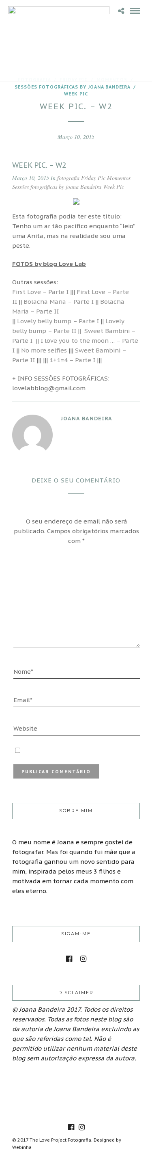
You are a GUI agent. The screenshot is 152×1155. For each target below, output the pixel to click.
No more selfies (44, 350)
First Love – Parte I (40, 292)
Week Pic (76, 94)
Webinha (22, 1147)
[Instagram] (83, 958)
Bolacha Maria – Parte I (59, 301)
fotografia (68, 178)
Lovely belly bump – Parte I (57, 321)
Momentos (119, 178)
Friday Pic (93, 178)
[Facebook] (69, 958)
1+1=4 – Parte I (72, 360)
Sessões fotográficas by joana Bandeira (72, 87)
